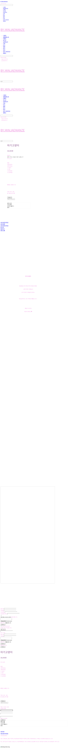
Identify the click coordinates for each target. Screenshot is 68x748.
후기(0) (2, 227)
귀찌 (4, 13)
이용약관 (2, 731)
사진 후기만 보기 (6, 626)
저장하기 (3, 624)
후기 (4, 17)
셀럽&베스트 (5, 8)
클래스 (4, 21)
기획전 (4, 7)
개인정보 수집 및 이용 (6, 617)
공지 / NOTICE (6, 19)
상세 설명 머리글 (4, 222)
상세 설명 (3, 224)
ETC (4, 14)
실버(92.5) (5, 12)
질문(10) (3, 229)
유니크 (4, 11)
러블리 (4, 9)
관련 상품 (3, 230)
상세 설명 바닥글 (4, 225)
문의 (4, 18)
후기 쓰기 (3, 629)
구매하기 (3, 646)
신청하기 (3, 719)
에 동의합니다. (9, 617)
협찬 (4, 16)
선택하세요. (10, 164)
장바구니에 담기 (4, 702)
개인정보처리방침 (4, 733)
